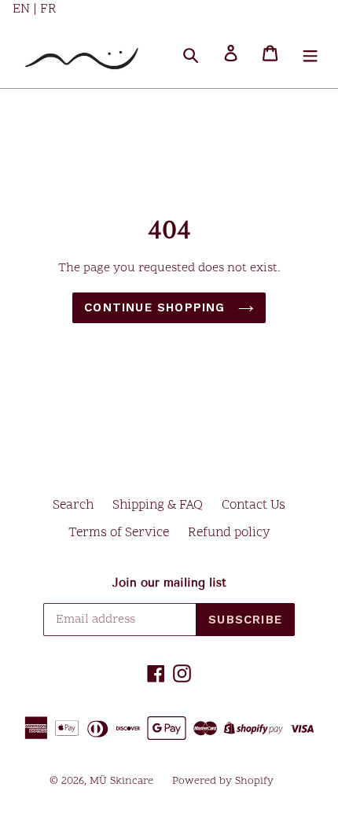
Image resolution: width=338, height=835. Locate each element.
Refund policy (229, 533)
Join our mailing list (169, 583)
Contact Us (253, 505)
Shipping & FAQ (157, 505)
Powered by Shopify (223, 781)
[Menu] (310, 54)
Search (73, 505)
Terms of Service (118, 533)
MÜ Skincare (121, 781)
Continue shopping (157, 307)
